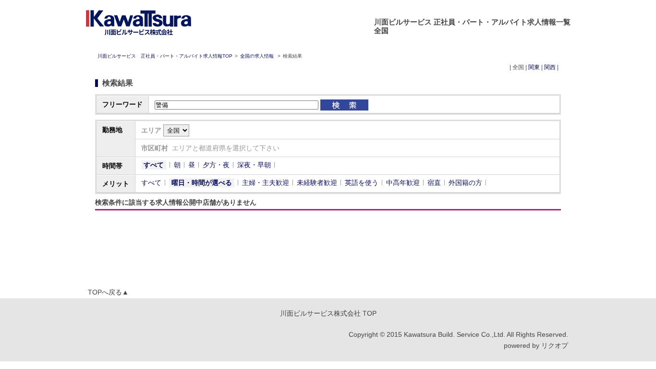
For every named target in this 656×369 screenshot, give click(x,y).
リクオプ (554, 345)
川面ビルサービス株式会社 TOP (328, 313)
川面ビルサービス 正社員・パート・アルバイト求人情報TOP (164, 56)
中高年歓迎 (403, 182)
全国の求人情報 (257, 56)
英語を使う (361, 182)
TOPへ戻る (108, 292)
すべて (154, 165)
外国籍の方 (465, 182)
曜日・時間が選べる (201, 182)
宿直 (434, 182)
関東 (534, 67)
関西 (550, 67)
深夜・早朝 (254, 165)
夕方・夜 (216, 165)
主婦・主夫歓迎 (265, 182)
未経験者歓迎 (317, 182)
